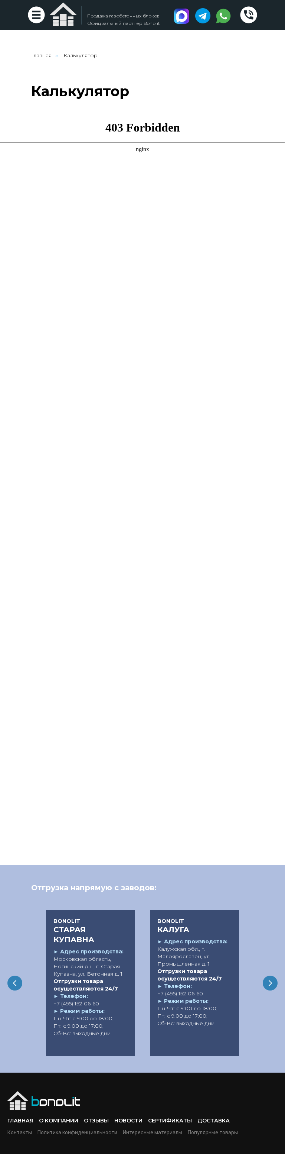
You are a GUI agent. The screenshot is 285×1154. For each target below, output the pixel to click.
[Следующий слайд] (270, 983)
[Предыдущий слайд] (14, 983)
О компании (58, 1120)
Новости (128, 1120)
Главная (41, 55)
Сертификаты (170, 1120)
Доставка (213, 1120)
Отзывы (96, 1120)
